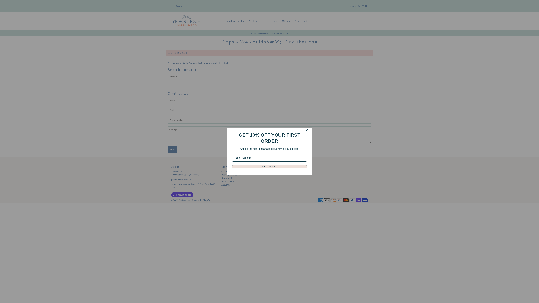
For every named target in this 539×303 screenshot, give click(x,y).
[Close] (307, 130)
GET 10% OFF (269, 166)
